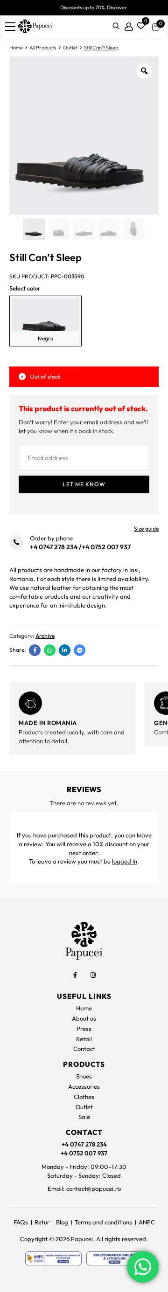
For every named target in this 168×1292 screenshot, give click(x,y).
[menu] (10, 26)
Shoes (84, 1076)
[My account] (129, 27)
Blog (62, 1222)
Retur (42, 1222)
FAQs (21, 1222)
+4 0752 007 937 (106, 547)
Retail (84, 1039)
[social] (75, 975)
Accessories (84, 1086)
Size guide (146, 528)
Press (84, 1028)
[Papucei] (35, 27)
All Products (42, 47)
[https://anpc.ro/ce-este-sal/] (53, 1258)
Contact (84, 1048)
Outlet (70, 47)
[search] (115, 26)
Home (16, 47)
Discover (108, 7)
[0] (139, 25)
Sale (84, 1116)
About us (84, 1018)
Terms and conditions (103, 1222)
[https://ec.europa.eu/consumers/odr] (114, 1258)
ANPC (147, 1222)
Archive (45, 636)
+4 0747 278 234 (53, 547)
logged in (124, 861)
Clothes (84, 1096)
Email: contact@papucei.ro (84, 1188)
